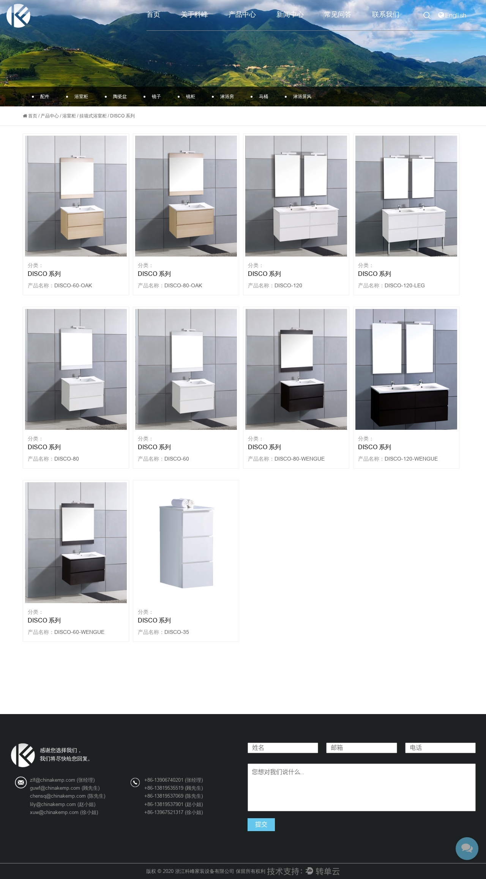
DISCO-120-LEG (405, 285)
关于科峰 (194, 15)
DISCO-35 (176, 632)
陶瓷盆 (120, 96)
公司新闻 (306, 28)
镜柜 (190, 96)
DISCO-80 (66, 459)
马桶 (263, 96)
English (456, 15)
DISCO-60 (176, 459)
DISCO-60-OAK (73, 285)
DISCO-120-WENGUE (411, 459)
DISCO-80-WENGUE (300, 459)
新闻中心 (290, 15)
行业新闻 (305, 27)
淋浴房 (227, 96)
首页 (153, 15)
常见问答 (338, 15)
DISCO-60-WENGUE (79, 632)
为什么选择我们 (209, 27)
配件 (258, 28)
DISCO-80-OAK (183, 285)
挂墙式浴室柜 (93, 116)
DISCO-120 (288, 285)
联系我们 (385, 15)
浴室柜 (257, 27)
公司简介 (211, 28)
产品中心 (242, 15)
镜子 (156, 96)
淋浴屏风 (302, 96)
